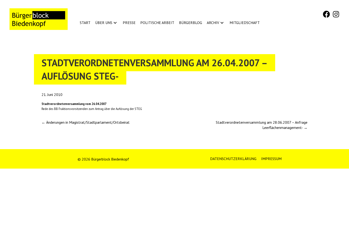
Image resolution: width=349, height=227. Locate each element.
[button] (326, 14)
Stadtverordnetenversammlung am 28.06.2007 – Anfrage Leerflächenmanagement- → (261, 125)
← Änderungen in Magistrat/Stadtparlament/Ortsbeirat (86, 122)
